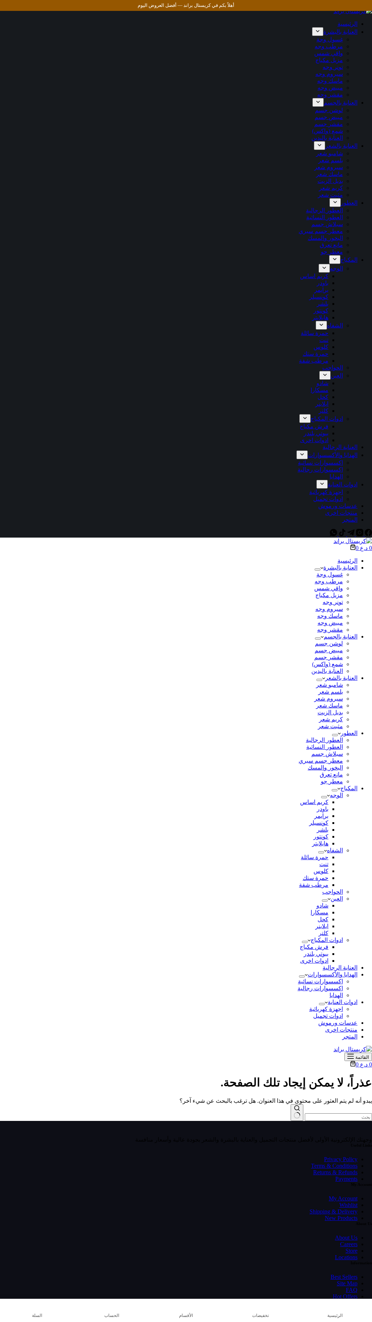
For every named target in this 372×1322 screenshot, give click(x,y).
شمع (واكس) (327, 664)
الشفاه (335, 850)
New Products (341, 1218)
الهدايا (336, 995)
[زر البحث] (297, 1112)
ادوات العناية (342, 1002)
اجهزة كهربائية (326, 1009)
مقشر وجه (330, 630)
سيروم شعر (328, 698)
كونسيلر (318, 823)
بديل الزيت (330, 712)
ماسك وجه (330, 616)
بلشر (322, 830)
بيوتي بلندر (316, 954)
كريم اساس (314, 802)
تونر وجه (333, 602)
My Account (343, 1198)
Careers (348, 1244)
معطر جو (332, 781)
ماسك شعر (329, 705)
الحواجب (332, 892)
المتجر (349, 1036)
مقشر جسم (328, 657)
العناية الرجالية (340, 967)
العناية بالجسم (340, 636)
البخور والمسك (325, 767)
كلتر (323, 933)
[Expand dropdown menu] (317, 569)
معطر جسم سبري (321, 761)
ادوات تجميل (328, 1016)
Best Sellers (344, 1277)
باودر (322, 809)
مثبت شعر (330, 726)
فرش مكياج (314, 947)
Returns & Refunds (335, 1172)
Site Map (347, 1283)
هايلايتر (320, 843)
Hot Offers (345, 1296)
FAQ (351, 1290)
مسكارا (319, 912)
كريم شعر (331, 719)
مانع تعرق (331, 774)
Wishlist (348, 1205)
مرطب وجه (329, 581)
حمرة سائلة (314, 857)
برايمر (321, 816)
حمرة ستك (315, 878)
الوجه (336, 795)
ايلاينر (321, 926)
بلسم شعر (330, 692)
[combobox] (338, 1117)
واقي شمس (328, 588)
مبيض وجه (330, 623)
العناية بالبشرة (340, 567)
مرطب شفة (313, 885)
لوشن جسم (329, 643)
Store (351, 1251)
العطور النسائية (324, 747)
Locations (346, 1257)
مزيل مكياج (329, 595)
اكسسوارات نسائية (320, 981)
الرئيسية (347, 561)
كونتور (321, 836)
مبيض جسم (329, 650)
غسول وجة (329, 574)
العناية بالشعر (341, 678)
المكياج (348, 788)
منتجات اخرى (341, 1030)
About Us (346, 1238)
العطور (349, 733)
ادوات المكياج (327, 940)
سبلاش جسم (327, 754)
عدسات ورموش (337, 1023)
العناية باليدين (327, 671)
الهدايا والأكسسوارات (332, 974)
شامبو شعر (329, 685)
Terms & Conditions (334, 1166)
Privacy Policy (340, 1159)
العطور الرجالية (324, 740)
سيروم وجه (329, 609)
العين (337, 898)
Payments (346, 1179)
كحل (323, 919)
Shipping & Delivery (333, 1211)
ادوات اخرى (314, 961)
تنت (323, 864)
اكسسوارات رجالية (320, 988)
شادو (322, 905)
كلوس (321, 871)
